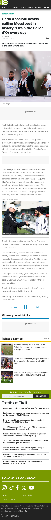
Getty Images (6, 104)
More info (23, 511)
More (45, 339)
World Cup (6, 7)
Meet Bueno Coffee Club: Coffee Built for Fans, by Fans (26, 408)
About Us (27, 495)
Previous (13, 307)
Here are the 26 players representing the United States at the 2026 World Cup (31, 373)
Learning (47, 7)
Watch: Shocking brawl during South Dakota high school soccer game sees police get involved (30, 347)
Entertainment (26, 7)
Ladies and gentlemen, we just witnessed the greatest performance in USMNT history (31, 361)
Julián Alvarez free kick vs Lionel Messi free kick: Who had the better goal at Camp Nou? (25, 442)
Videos (38, 7)
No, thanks (15, 516)
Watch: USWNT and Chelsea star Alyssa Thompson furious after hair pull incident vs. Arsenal (24, 448)
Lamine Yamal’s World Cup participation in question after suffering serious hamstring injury (24, 435)
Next (38, 307)
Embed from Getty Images (10, 199)
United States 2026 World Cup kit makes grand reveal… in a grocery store (22, 462)
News (15, 7)
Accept (5, 516)
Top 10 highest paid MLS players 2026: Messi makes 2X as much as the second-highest (25, 428)
